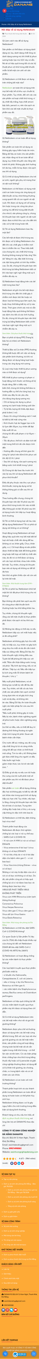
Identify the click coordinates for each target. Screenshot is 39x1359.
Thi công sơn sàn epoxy (13, 1240)
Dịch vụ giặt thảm (10, 1216)
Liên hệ (8, 19)
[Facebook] (3, 1310)
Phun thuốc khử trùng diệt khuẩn (16, 34)
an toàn (15, 788)
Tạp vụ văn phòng (10, 1179)
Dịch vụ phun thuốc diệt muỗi (15, 1255)
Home (4, 24)
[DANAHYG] (20, 3)
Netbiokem (7, 88)
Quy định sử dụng (10, 1283)
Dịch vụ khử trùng (12, 11)
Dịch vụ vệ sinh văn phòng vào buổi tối (22, 1197)
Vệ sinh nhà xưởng (11, 1226)
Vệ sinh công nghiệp (13, 16)
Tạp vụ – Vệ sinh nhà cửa (15, 14)
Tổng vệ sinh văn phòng (17, 1206)
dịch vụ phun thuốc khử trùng (15, 1118)
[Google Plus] (7, 1310)
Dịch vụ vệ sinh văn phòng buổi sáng (22, 1202)
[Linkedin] (11, 1310)
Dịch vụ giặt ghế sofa (12, 1212)
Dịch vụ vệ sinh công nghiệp (14, 1231)
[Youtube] (15, 1310)
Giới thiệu (9, 9)
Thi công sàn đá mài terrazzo (15, 1245)
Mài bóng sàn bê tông (12, 1235)
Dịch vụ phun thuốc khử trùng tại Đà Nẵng (20, 1259)
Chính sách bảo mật (11, 1278)
